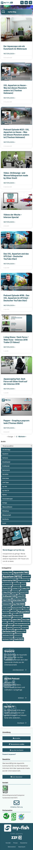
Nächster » (22, 436)
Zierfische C (7, 635)
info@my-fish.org (16, 807)
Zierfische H (18, 635)
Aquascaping (9, 580)
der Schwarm (7, 584)
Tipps (10, 623)
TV (4, 627)
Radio (7, 616)
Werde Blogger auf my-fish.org (13, 550)
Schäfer (6, 619)
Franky (25, 588)
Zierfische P (7, 639)
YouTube (25, 627)
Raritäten (18, 615)
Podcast (23, 612)
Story (26, 619)
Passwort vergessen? (9, 754)
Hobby (21, 596)
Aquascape (26, 576)
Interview (19, 600)
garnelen (15, 592)
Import (6, 600)
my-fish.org (6, 607)
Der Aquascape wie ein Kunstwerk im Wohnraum (15, 47)
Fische (6, 588)
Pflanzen (5, 611)
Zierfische (8, 631)
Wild (9, 627)
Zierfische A (21, 631)
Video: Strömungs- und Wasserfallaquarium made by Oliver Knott (16, 175)
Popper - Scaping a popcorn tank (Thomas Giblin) (16, 421)
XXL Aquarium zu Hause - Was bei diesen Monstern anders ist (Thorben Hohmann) (15, 89)
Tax (4, 623)
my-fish (19, 604)
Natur (26, 607)
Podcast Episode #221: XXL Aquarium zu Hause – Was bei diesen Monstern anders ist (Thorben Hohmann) (16, 133)
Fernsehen (16, 584)
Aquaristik (20, 572)
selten (16, 620)
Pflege (13, 611)
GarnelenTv (24, 592)
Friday (6, 592)
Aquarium (11, 576)
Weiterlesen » (9, 54)
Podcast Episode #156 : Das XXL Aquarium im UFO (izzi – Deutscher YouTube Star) (16, 298)
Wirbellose (17, 627)
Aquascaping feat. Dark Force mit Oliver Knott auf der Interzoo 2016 (15, 381)
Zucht (18, 639)
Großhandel (9, 596)
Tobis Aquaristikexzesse (22, 623)
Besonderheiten (24, 580)
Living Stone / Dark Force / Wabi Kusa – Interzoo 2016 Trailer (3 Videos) (16, 339)
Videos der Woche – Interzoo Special (13, 215)
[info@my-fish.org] (16, 803)
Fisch (23, 584)
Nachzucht (17, 608)
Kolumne (7, 604)
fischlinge (16, 588)
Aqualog (7, 572)
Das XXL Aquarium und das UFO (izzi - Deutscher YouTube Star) (16, 256)
